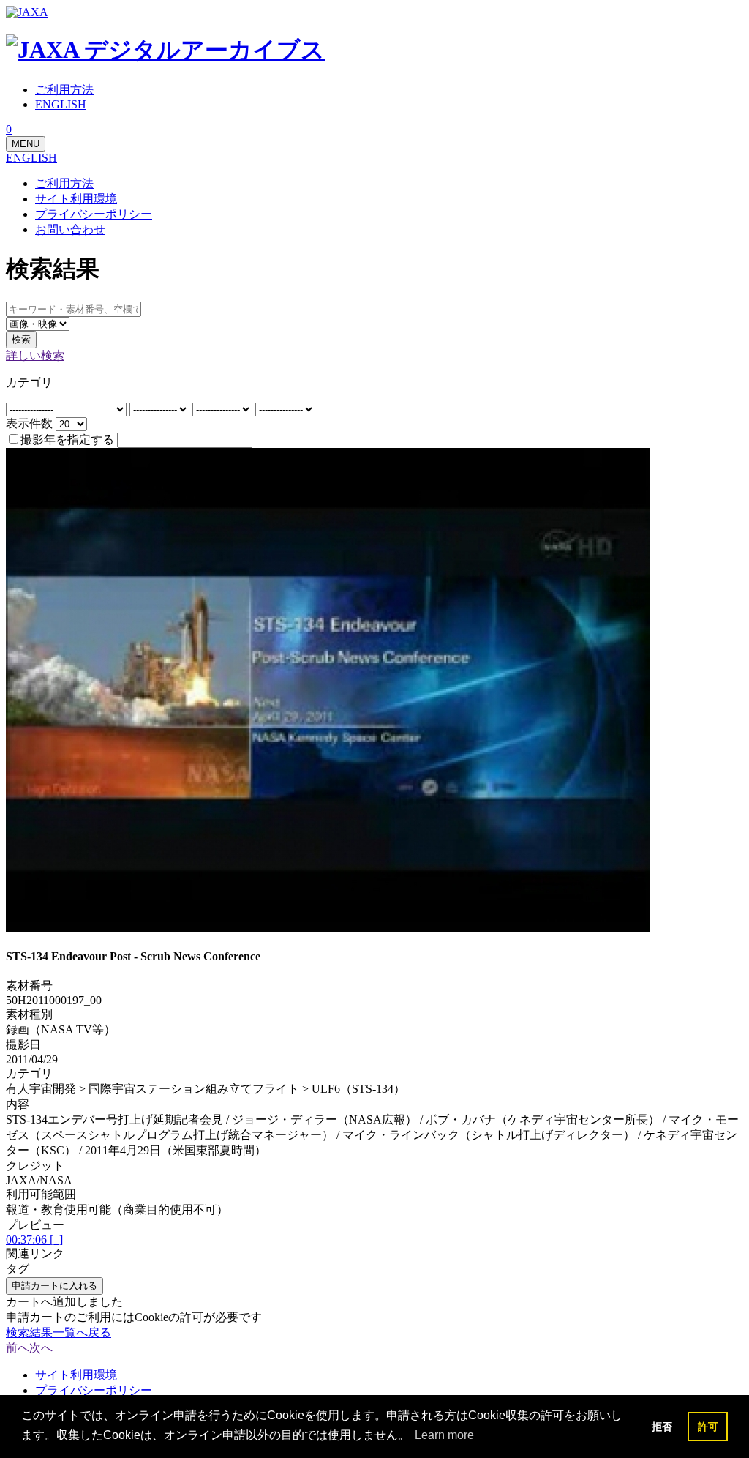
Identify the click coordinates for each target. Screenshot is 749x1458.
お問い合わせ (70, 229)
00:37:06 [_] (34, 1239)
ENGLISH (31, 158)
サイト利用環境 (76, 198)
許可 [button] (708, 1426)
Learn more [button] (444, 1435)
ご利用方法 (64, 183)
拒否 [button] (662, 1426)
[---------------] (160, 409)
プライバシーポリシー (93, 214)
